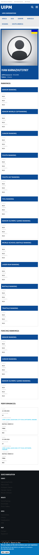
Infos (2, 511)
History (3, 517)
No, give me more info (7, 549)
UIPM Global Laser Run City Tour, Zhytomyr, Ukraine (19, 419)
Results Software (6, 493)
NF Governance (18, 1)
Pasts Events (5, 485)
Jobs (2, 523)
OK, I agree (5, 552)
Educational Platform (6, 1)
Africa (4, 19)
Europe (20, 19)
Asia (12, 19)
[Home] (0, 4)
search (32, 7)
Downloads (4, 504)
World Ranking (5, 501)
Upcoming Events (6, 482)
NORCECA (30, 19)
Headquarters (5, 520)
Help (2, 527)
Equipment (4, 534)
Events (3, 478)
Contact (3, 531)
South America (17, 24)
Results (3, 497)
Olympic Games (6, 490)
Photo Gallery (5, 506)
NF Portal (27, 1)
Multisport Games (6, 487)
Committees (5, 515)
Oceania (5, 24)
